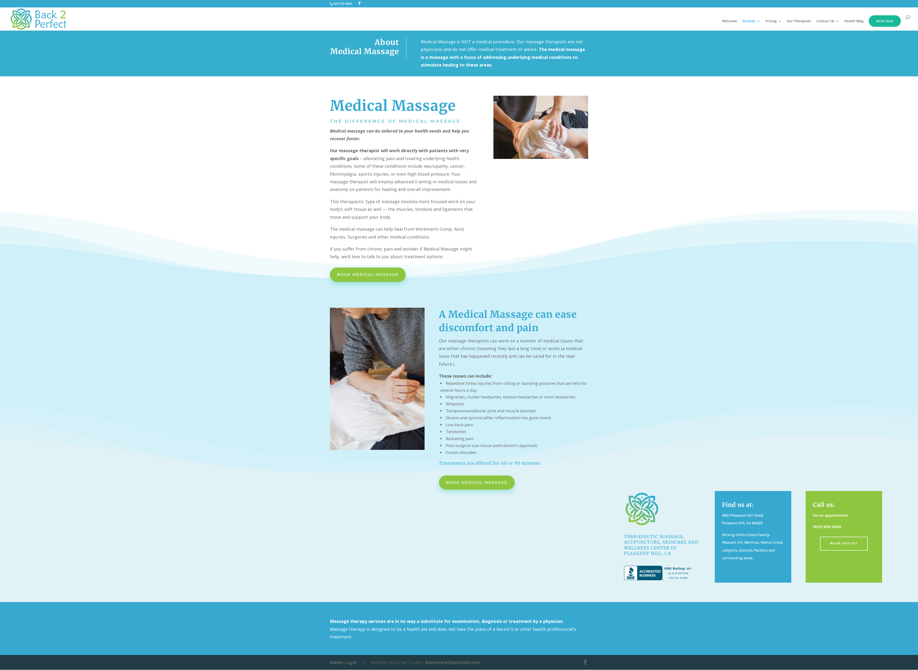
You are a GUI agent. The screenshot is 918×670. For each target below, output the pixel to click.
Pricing (771, 21)
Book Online (844, 543)
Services (748, 21)
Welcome (729, 21)
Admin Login (343, 662)
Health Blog (853, 21)
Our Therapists (799, 21)
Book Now (884, 21)
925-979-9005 (342, 4)
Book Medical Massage (368, 274)
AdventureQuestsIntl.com (452, 662)
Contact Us (825, 21)
